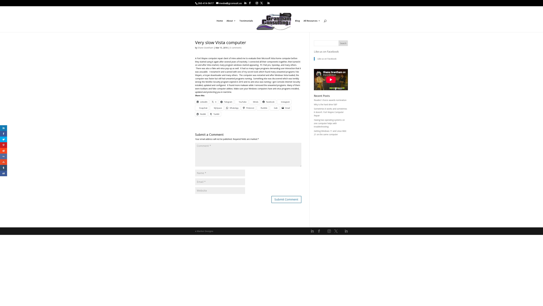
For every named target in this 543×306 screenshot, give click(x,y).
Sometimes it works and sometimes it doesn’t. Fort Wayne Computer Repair (330, 112)
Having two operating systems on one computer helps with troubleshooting (329, 123)
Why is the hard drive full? (325, 104)
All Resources (310, 21)
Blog (297, 21)
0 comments (236, 47)
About (230, 21)
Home (220, 21)
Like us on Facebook (326, 51)
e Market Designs (204, 231)
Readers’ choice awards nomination (330, 100)
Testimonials (246, 21)
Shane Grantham (205, 47)
